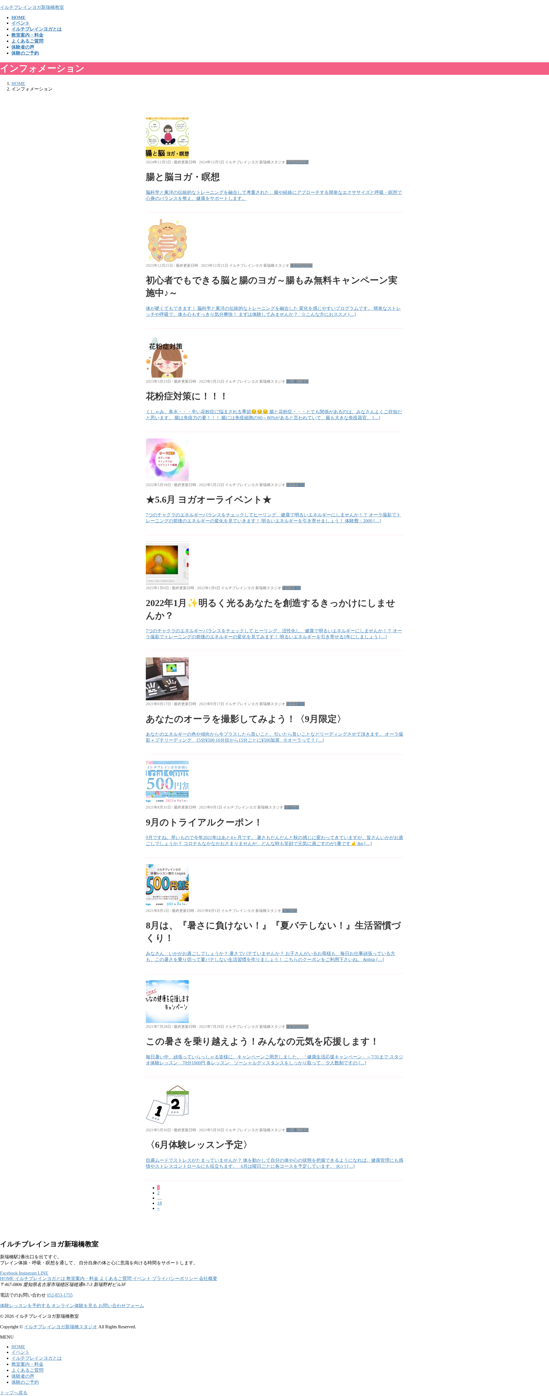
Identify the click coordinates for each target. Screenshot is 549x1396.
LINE (43, 1273)
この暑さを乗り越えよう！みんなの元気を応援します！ (262, 1041)
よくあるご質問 (116, 1278)
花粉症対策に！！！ (187, 396)
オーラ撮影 (295, 485)
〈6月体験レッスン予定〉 (199, 1145)
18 (159, 1203)
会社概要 (208, 1278)
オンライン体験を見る (74, 1305)
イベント (142, 1278)
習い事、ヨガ (297, 381)
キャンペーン (301, 265)
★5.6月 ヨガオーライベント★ (209, 499)
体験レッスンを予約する (25, 1305)
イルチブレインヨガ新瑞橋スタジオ (60, 1326)
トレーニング (297, 162)
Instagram (28, 1273)
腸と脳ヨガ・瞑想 (183, 177)
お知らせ (291, 807)
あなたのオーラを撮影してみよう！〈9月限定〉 (246, 719)
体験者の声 (22, 1376)
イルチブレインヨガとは (40, 1278)
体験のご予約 (25, 1382)
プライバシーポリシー (175, 1278)
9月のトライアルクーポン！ (204, 822)
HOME (7, 1278)
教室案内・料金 (83, 1278)
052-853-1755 (60, 1295)
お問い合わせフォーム (121, 1305)
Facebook (9, 1273)
